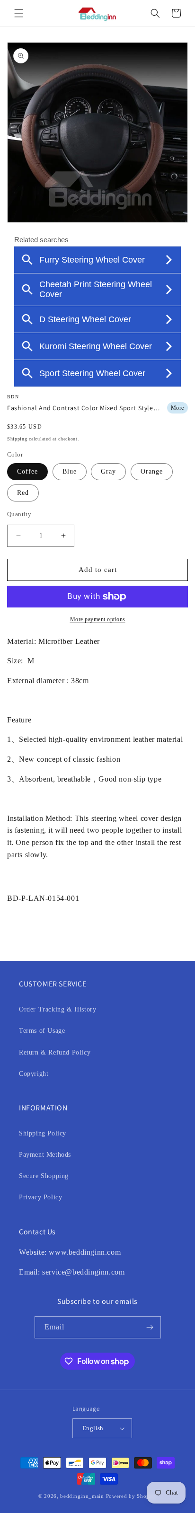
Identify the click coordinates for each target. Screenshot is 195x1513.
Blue (69, 471)
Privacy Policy (40, 1197)
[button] (19, 13)
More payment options (97, 619)
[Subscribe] (150, 1327)
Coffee (27, 471)
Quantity (19, 514)
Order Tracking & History (57, 1009)
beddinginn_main (82, 1496)
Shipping (17, 438)
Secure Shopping (44, 1175)
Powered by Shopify (131, 1496)
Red (23, 492)
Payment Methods (45, 1154)
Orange (152, 471)
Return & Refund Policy (54, 1052)
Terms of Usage (42, 1030)
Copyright (33, 1073)
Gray (108, 471)
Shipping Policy (42, 1133)
